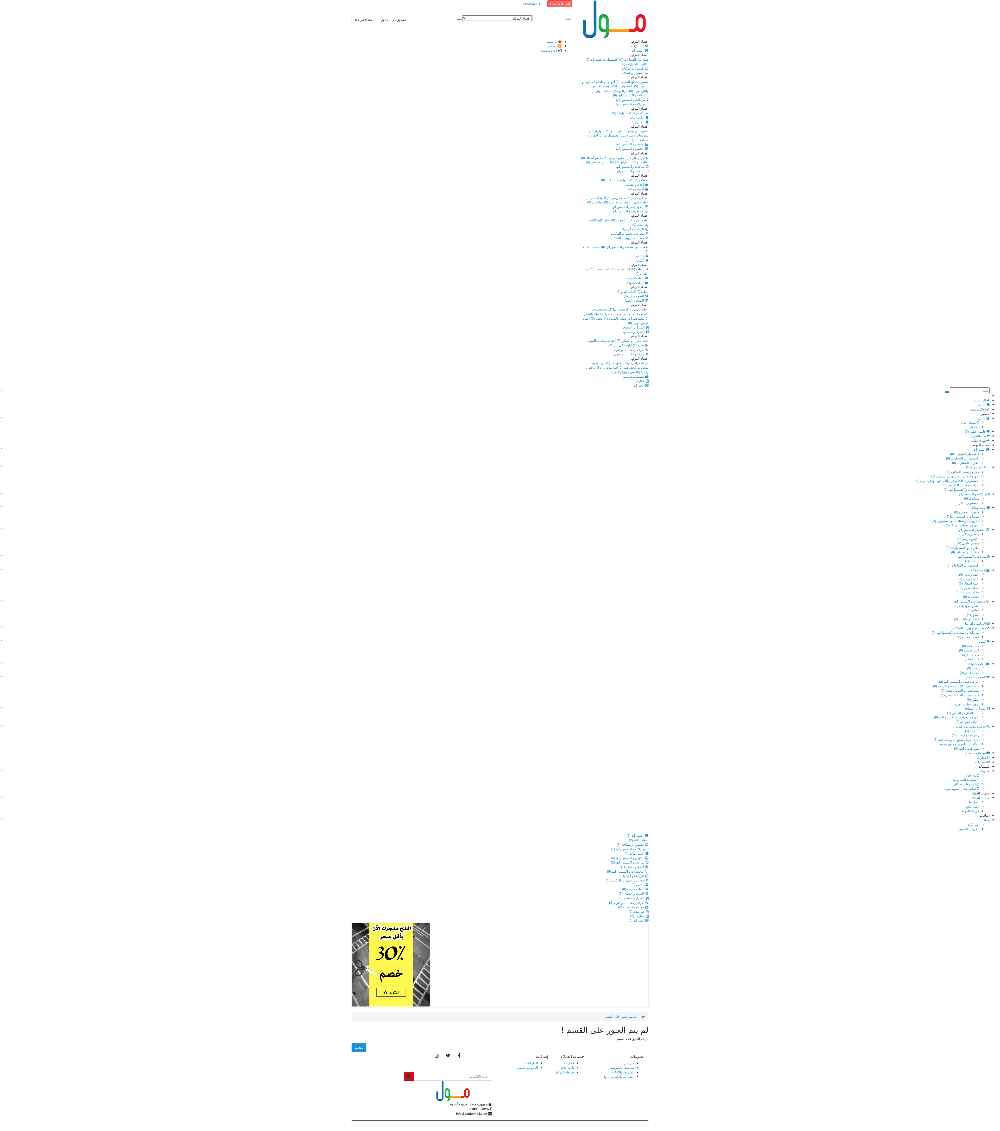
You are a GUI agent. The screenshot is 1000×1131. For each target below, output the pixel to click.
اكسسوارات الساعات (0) (617, 179)
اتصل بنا (974, 802)
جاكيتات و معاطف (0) (600, 162)
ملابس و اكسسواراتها (630, 144)
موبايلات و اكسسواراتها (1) (629, 849)
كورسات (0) (637, 911)
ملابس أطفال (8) (592, 157)
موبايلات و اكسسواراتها (631, 99)
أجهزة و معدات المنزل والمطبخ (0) (956, 717)
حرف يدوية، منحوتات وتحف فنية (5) (619, 365)
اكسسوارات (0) (622, 112)
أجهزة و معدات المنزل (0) (962, 525)
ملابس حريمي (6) (614, 157)
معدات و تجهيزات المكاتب (628, 233)
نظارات (639, 385)
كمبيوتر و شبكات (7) (631, 844)
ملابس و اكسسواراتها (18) (627, 857)
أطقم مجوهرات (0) (635, 220)
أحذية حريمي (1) (617, 197)
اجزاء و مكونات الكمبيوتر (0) (610, 90)
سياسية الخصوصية (965, 779)
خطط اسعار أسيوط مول (961, 788)
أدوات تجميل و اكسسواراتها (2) (628, 309)
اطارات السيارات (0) (634, 63)
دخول (973, 427)
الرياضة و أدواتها (634, 229)
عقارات (640, 380)
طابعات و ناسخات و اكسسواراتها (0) (624, 246)
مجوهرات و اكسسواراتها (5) (626, 871)
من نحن (972, 775)
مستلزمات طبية (634, 376)
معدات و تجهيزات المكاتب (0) (626, 880)
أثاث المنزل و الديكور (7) (632, 340)
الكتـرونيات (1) (635, 853)
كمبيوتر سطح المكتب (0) (631, 81)
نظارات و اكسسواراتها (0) (631, 162)
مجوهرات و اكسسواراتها (628, 206)
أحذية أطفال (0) (596, 197)
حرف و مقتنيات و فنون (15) (626, 902)
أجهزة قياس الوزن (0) (965, 703)
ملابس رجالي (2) (637, 157)
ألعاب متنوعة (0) (633, 889)
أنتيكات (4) (641, 363)
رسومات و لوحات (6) (619, 363)
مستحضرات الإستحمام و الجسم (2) (620, 311)
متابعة (359, 1047)
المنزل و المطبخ (634, 327)
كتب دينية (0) (601, 269)
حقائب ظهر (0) (638, 202)
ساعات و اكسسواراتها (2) (628, 862)
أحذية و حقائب (635, 184)
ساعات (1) (641, 179)
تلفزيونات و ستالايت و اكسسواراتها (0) (623, 135)
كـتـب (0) (639, 884)
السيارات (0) (636, 835)
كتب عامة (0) (639, 269)
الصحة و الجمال (634, 296)
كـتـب (641, 255)
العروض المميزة (968, 828)
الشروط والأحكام (965, 784)
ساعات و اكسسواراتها (631, 166)
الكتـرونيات (637, 117)
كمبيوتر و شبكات (633, 68)
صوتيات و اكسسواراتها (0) (606, 130)
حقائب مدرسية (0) (615, 202)
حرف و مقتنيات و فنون (629, 349)
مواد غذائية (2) (638, 840)
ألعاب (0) (642, 291)
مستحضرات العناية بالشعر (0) (959, 690)
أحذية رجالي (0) (638, 197)
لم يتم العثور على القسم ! (620, 1016)
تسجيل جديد (969, 422)
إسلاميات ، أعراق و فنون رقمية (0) (957, 744)
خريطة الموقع (970, 811)
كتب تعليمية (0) (620, 269)
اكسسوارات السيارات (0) (601, 59)
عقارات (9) (638, 916)
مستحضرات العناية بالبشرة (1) (623, 318)
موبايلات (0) (640, 112)
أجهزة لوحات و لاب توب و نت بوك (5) (955, 476)
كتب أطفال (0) (969, 659)
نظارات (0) (637, 920)
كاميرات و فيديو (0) (635, 130)
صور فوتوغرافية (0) (622, 371)
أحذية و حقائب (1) (633, 866)
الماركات (973, 824)
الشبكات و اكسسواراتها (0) (630, 95)
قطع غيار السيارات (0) (633, 59)
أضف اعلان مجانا (560, 4)
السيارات (638, 46)
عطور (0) (596, 318)
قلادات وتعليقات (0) (966, 619)
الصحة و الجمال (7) (632, 893)
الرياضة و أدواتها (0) (631, 875)
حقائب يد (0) (595, 202)
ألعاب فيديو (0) (626, 291)
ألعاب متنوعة (636, 278)
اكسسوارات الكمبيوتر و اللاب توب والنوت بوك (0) (947, 480)
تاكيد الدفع (972, 806)
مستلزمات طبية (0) (631, 907)
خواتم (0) (616, 220)
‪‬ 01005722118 (532, 3)
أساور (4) (603, 220)
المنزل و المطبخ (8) (632, 898)
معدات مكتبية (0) (968, 637)
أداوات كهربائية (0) (620, 345)
